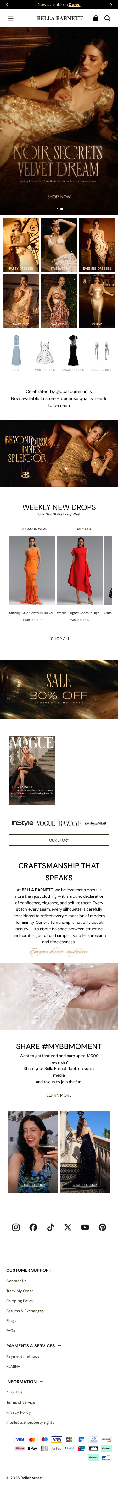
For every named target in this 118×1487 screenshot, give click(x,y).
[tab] (56, 209)
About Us (14, 1392)
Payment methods (22, 1356)
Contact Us (16, 1280)
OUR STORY (59, 840)
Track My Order (19, 1290)
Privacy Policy (18, 1412)
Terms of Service (20, 1402)
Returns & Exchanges (25, 1310)
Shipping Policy (20, 1300)
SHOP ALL (60, 638)
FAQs (10, 1330)
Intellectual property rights (30, 1422)
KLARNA (13, 1366)
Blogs (11, 1320)
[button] (10, 18)
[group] (33, 579)
